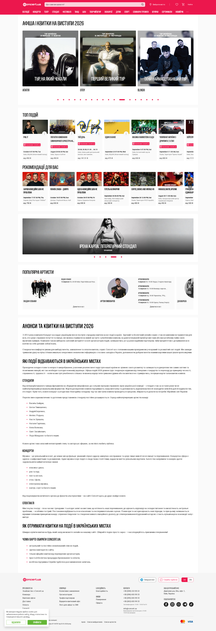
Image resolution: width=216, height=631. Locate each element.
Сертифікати (167, 11)
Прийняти (37, 622)
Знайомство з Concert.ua (33, 591)
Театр (46, 11)
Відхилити (16, 622)
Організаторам (65, 594)
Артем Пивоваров (107, 301)
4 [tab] (74, 99)
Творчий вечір (95, 11)
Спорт (126, 11)
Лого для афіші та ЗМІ (68, 605)
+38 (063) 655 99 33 (131, 601)
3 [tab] (69, 99)
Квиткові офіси (28, 598)
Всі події (25, 11)
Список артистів (110, 622)
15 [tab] (141, 99)
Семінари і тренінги (140, 11)
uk (184, 580)
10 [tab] (108, 99)
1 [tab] (57, 99)
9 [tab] (103, 99)
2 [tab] (63, 99)
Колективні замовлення (69, 591)
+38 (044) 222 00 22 (131, 591)
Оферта (99, 603)
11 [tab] (114, 99)
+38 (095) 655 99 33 (131, 598)
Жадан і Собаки (29, 301)
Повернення (101, 599)
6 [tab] (86, 99)
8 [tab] (97, 99)
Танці (77, 11)
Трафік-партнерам (67, 598)
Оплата (25, 605)
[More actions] (44, 134)
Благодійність (102, 591)
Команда (26, 594)
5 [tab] (80, 99)
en (190, 580)
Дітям (118, 11)
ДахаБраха (182, 301)
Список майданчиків (94, 622)
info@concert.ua (130, 608)
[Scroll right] (190, 186)
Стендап (55, 11)
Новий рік (179, 11)
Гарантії (25, 608)
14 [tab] (135, 99)
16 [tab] (146, 99)
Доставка (26, 601)
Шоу (84, 11)
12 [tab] (119, 99)
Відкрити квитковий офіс (69, 601)
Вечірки (155, 11)
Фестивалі (67, 11)
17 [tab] (152, 99)
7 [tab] (91, 99)
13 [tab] (127, 99)
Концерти (37, 11)
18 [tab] (158, 99)
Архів (83, 622)
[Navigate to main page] (31, 5)
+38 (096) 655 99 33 (131, 594)
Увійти (190, 4)
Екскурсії (108, 11)
